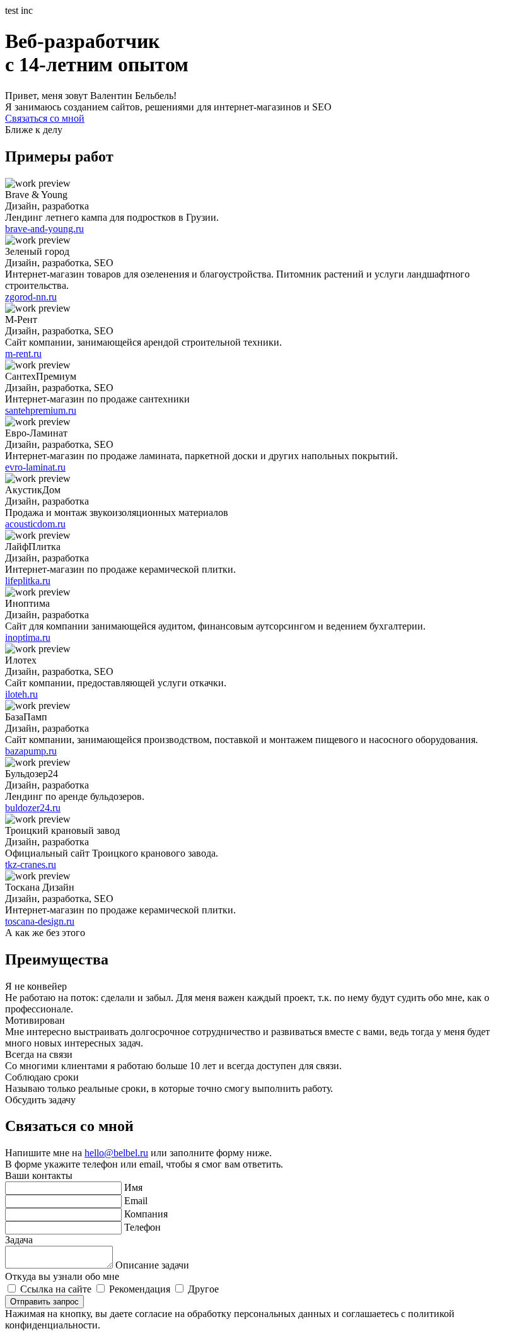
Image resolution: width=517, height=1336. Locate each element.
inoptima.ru (27, 637)
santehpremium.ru (40, 410)
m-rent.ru (23, 353)
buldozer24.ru (33, 807)
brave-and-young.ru (44, 228)
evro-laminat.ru (35, 467)
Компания (146, 1214)
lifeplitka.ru (27, 580)
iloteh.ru (21, 694)
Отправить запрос (44, 1301)
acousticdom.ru (35, 524)
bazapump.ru (31, 751)
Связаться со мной (44, 118)
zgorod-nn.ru (31, 296)
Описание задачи (152, 1265)
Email (136, 1200)
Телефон (142, 1227)
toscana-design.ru (39, 921)
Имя (133, 1187)
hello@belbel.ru (116, 1152)
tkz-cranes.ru (30, 864)
